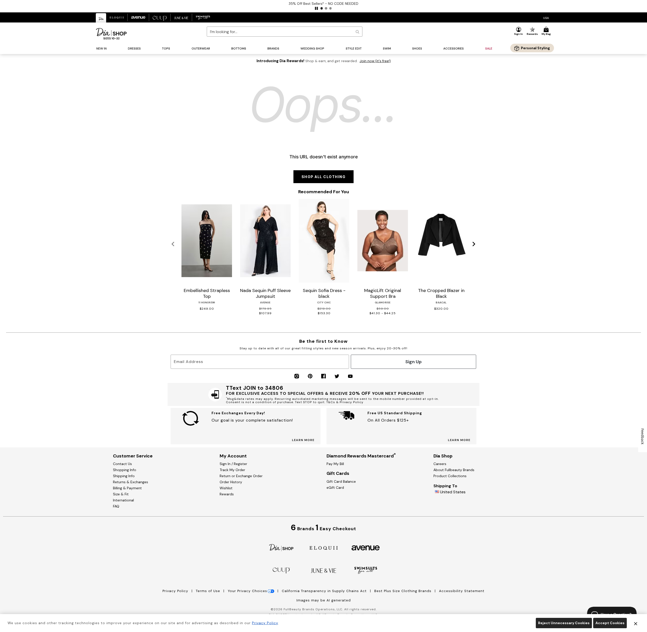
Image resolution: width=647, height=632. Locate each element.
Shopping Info (124, 470)
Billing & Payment (127, 488)
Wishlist (226, 488)
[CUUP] (281, 570)
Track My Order (232, 470)
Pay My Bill (335, 463)
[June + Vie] (323, 570)
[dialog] (546, 17)
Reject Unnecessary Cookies (564, 623)
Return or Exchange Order (241, 476)
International (123, 500)
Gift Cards (338, 473)
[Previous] (173, 244)
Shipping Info (124, 476)
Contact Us (122, 463)
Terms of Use (208, 591)
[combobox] (284, 32)
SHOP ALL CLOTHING (324, 177)
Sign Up (413, 362)
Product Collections (450, 476)
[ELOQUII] (324, 547)
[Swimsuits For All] (365, 570)
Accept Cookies (610, 623)
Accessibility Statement (461, 591)
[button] (316, 8)
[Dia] (281, 547)
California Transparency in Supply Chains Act (325, 591)
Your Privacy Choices (247, 591)
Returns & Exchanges (130, 482)
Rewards (227, 494)
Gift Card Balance (341, 481)
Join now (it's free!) (375, 61)
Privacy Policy (176, 591)
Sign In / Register (233, 463)
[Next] (474, 244)
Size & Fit (121, 494)
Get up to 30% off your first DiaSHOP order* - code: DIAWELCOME (323, 3)
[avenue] (366, 547)
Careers (439, 463)
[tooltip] (101, 17)
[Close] (635, 623)
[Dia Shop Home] (111, 34)
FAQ (116, 506)
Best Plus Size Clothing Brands (403, 591)
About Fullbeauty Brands (453, 470)
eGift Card (335, 487)
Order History (231, 482)
